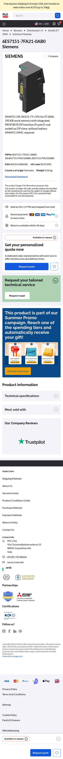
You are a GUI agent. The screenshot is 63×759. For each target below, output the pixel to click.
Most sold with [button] (15, 409)
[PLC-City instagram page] (3, 630)
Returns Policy (10, 522)
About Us (7, 485)
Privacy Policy (9, 689)
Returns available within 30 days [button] (27, 225)
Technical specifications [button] (22, 396)
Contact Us (8, 529)
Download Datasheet (16, 176)
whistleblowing (10, 730)
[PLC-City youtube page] (20, 630)
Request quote (41, 752)
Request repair (17, 295)
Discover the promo (17, 371)
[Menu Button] (4, 24)
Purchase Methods (12, 507)
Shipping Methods (12, 478)
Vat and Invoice (10, 493)
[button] (58, 739)
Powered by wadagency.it (12, 656)
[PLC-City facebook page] (9, 630)
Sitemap (6, 704)
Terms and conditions (14, 694)
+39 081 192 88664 (16, 556)
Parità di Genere (11, 720)
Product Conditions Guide (16, 500)
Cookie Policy (9, 714)
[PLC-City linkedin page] (14, 630)
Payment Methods (12, 515)
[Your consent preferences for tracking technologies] (3, 569)
